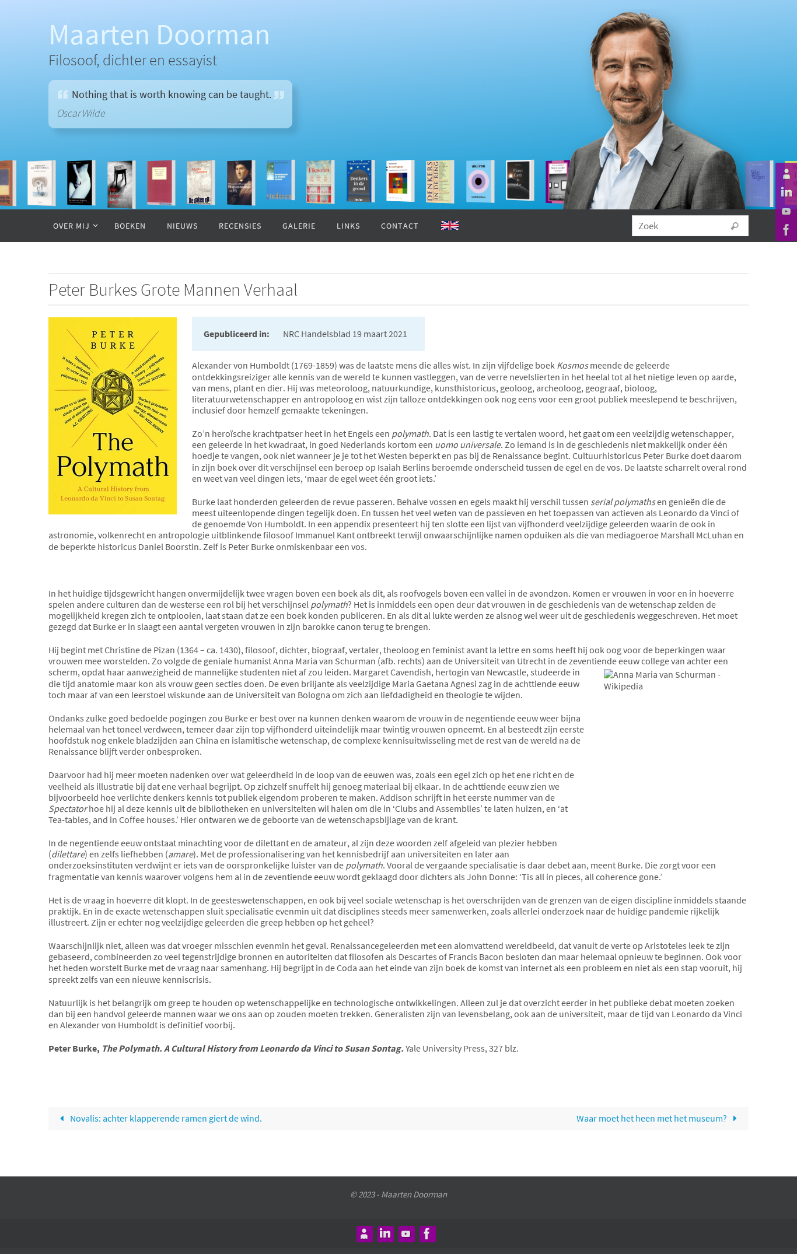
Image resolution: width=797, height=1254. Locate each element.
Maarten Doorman (159, 34)
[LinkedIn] (784, 192)
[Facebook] (784, 230)
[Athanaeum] (784, 174)
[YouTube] (784, 211)
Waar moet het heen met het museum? (652, 1118)
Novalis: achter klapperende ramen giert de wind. (165, 1118)
